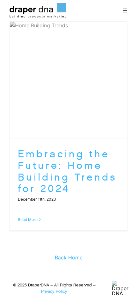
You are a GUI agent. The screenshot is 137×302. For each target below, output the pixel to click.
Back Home (69, 257)
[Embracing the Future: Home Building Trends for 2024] (68, 80)
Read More (28, 219)
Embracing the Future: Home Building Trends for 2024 (67, 171)
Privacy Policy (54, 291)
